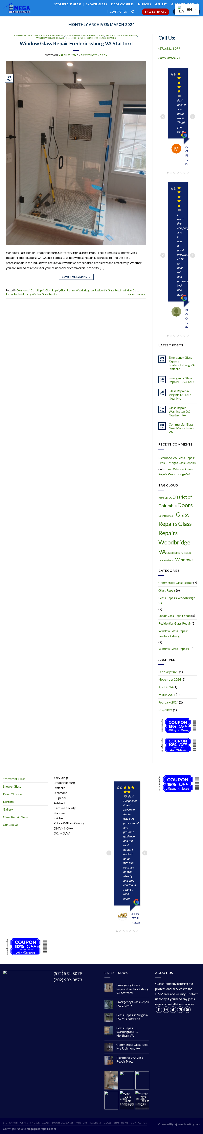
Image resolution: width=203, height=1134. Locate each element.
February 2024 (168, 702)
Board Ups (163, 497)
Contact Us (118, 11)
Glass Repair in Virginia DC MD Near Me (180, 394)
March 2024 (166, 694)
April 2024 (165, 687)
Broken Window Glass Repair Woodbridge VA (175, 471)
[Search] (132, 11)
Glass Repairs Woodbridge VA (84, 35)
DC (170, 497)
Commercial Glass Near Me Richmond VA (182, 428)
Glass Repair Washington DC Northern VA (179, 411)
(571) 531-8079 (169, 48)
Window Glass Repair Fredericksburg (60, 38)
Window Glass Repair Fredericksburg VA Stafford (76, 43)
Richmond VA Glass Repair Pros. (129, 1059)
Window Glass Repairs (101, 38)
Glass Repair (56, 35)
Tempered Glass (166, 560)
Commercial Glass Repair (30, 35)
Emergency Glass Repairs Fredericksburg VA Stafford (182, 363)
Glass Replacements (177, 553)
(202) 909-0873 (169, 58)
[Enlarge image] (110, 1078)
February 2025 (168, 672)
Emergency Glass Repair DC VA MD (181, 380)
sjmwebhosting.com (94, 55)
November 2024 (169, 679)
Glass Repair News (16, 817)
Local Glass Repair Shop (174, 615)
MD (189, 553)
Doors (185, 505)
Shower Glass (96, 4)
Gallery (161, 4)
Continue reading (76, 276)
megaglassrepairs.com (41, 1128)
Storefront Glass (67, 4)
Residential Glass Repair (121, 35)
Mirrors (144, 4)
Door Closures (122, 4)
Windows (184, 559)
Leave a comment (136, 294)
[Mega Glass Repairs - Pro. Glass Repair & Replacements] (16, 8)
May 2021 (165, 710)
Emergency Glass (166, 515)
